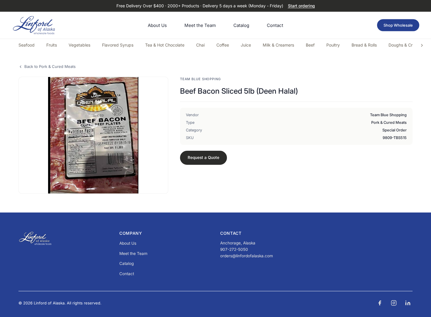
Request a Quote (203, 157)
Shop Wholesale (398, 25)
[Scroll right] (422, 45)
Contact (126, 273)
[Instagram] (393, 303)
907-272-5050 (234, 249)
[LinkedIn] (408, 303)
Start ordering (301, 5)
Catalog (126, 263)
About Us (127, 243)
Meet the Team (133, 253)
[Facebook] (379, 303)
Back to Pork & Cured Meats (50, 66)
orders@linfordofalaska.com (246, 255)
